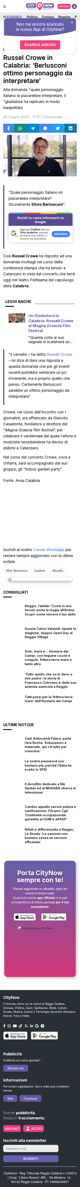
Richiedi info (15, 1068)
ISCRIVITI (31, 1158)
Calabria (39, 570)
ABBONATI (64, 6)
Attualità (57, 570)
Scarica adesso (40, 44)
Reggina (64, 17)
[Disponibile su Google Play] (53, 917)
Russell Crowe (59, 354)
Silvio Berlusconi (17, 570)
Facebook (30, 1098)
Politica (32, 17)
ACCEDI (36, 1128)
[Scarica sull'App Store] (25, 917)
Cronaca (48, 17)
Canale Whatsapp (48, 549)
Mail (10, 1098)
